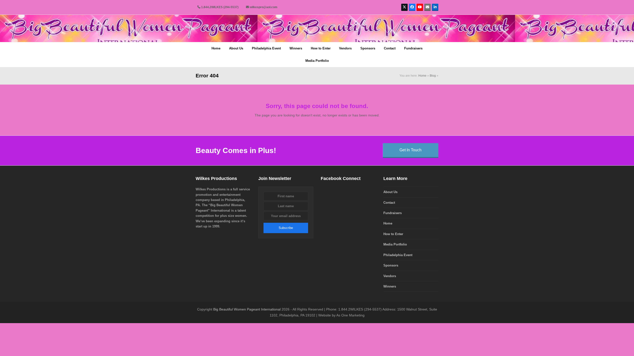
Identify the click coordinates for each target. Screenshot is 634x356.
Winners (389, 286)
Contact (389, 202)
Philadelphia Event (397, 255)
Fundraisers (392, 213)
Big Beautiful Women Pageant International (247, 309)
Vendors (389, 276)
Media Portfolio (395, 244)
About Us (390, 192)
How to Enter (393, 234)
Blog (433, 75)
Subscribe (286, 228)
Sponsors (390, 265)
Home (422, 75)
